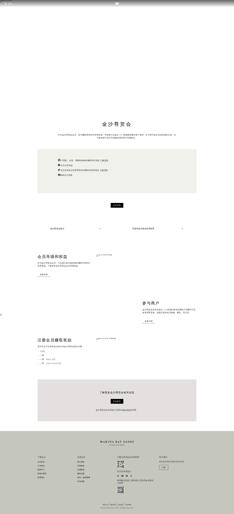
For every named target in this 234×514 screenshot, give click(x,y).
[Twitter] (131, 476)
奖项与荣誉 (42, 474)
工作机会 (41, 466)
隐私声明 (113, 504)
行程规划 (80, 466)
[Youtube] (127, 476)
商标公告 (105, 504)
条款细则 (128, 504)
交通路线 (80, 470)
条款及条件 (127, 410)
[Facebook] (122, 476)
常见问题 (80, 481)
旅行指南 (80, 462)
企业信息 (41, 462)
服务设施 (80, 474)
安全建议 (121, 504)
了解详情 (104, 161)
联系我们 (41, 477)
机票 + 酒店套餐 (83, 477)
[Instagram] (118, 476)
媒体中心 (41, 470)
